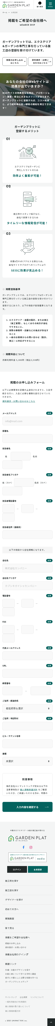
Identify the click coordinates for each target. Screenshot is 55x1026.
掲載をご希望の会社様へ (17, 937)
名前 (35, 456)
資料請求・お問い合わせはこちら (40, 61)
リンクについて (37, 997)
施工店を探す (12, 890)
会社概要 (23, 997)
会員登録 (38, 869)
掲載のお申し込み (13, 943)
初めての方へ (12, 909)
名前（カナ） (41, 482)
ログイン (17, 869)
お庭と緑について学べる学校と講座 (20, 973)
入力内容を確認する (27, 807)
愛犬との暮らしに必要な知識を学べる (21, 977)
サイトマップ (11, 997)
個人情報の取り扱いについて (17, 1006)
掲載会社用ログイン (15, 954)
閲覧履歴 (9, 918)
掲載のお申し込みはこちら (14, 61)
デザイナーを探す (14, 899)
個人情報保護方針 (28, 789)
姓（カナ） (7, 482)
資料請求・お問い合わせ (15, 947)
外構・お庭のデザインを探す (17, 969)
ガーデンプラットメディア (16, 981)
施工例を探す (12, 880)
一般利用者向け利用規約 (15, 1001)
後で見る (9, 928)
